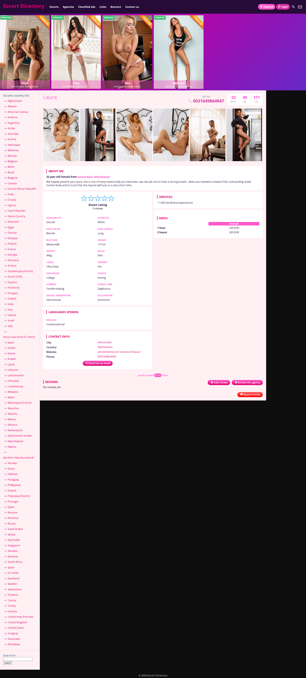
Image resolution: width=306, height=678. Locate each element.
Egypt (11, 227)
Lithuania (13, 381)
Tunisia (12, 600)
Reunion (13, 512)
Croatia (12, 199)
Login (284, 6)
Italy (10, 326)
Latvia (11, 364)
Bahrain (12, 156)
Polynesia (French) (19, 496)
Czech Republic (17, 210)
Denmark (13, 221)
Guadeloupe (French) (20, 271)
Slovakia (12, 551)
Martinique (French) (19, 402)
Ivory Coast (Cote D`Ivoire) (19, 337)
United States (16, 627)
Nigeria (12, 446)
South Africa (15, 562)
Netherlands (102, 177)
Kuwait (12, 359)
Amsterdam (84, 177)
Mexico (12, 419)
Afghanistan (15, 101)
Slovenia (13, 556)
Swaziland (13, 578)
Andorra (13, 117)
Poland (12, 490)
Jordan (12, 348)
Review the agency (249, 382)
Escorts (54, 7)
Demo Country (16, 216)
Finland (12, 243)
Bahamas (13, 150)
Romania (13, 518)
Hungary (13, 293)
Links (102, 7)
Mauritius (13, 408)
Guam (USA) (15, 276)
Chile (11, 194)
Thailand (13, 595)
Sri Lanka (13, 573)
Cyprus (12, 205)
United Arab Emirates (20, 616)
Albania (12, 106)
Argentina (13, 123)
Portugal (13, 501)
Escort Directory (23, 5)
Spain (11, 567)
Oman (11, 468)
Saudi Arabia (15, 529)
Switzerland (15, 589)
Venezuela (14, 639)
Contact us (132, 7)
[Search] (293, 7)
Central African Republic (22, 188)
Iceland (12, 298)
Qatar (11, 507)
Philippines (14, 485)
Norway (12, 463)
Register (268, 6)
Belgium (12, 161)
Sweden (12, 584)
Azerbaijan (14, 145)
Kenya (11, 353)
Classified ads (86, 7)
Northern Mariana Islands (18, 457)
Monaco (12, 424)
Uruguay (13, 633)
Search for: (9, 655)
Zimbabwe (14, 644)
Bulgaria (13, 177)
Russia (11, 523)
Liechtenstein (16, 375)
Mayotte (13, 413)
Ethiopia (13, 238)
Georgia (12, 254)
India (11, 304)
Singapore (14, 545)
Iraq (10, 309)
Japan (11, 342)
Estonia (12, 232)
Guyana (12, 282)
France (12, 249)
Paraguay (13, 479)
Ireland (12, 315)
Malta (11, 397)
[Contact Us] (300, 7)
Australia (13, 134)
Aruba (11, 128)
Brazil (11, 172)
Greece (12, 265)
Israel (11, 320)
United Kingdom (17, 622)
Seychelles (14, 540)
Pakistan (13, 474)
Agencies (68, 7)
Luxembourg (15, 386)
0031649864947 (208, 101)
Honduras (14, 287)
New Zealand (15, 441)
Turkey (12, 606)
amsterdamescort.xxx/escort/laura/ (119, 352)
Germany (13, 260)
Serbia (11, 534)
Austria (12, 139)
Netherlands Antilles (20, 435)
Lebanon (13, 370)
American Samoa (18, 112)
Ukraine (12, 611)
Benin (11, 167)
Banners (115, 7)
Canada (12, 183)
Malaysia (13, 391)
